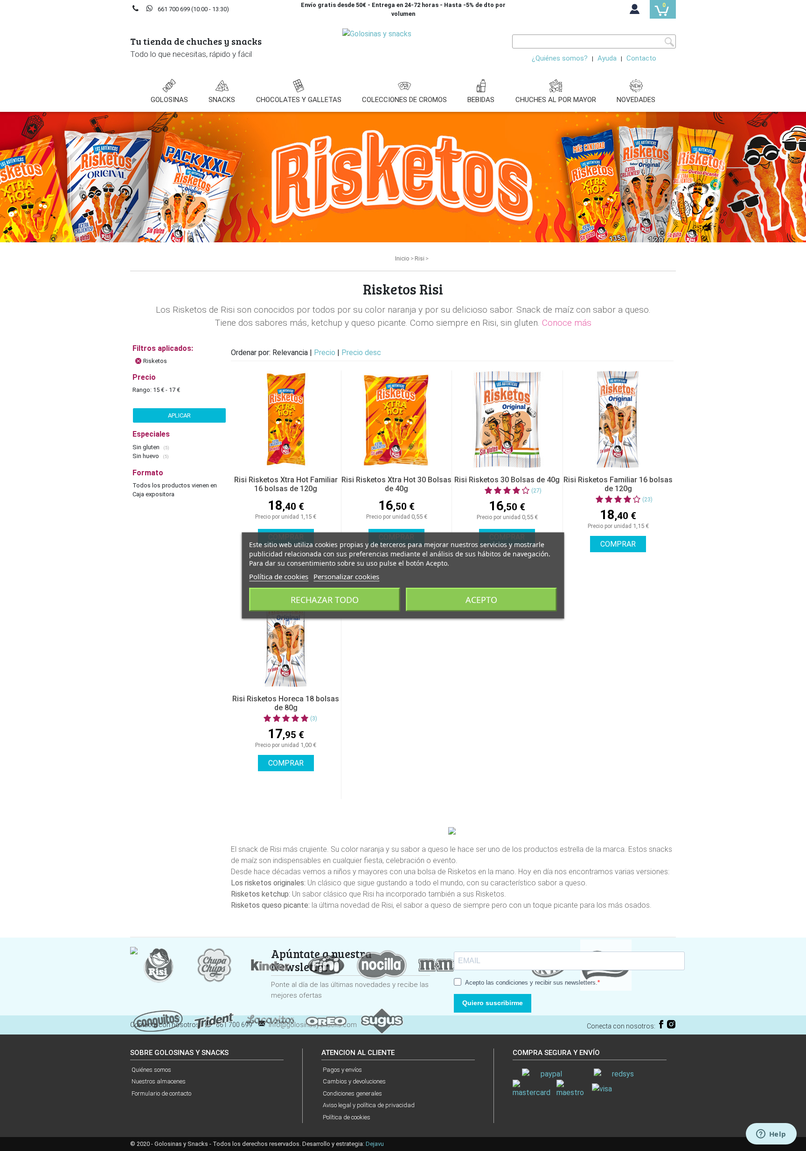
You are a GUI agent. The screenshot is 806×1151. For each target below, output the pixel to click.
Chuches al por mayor (555, 100)
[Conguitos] (158, 1020)
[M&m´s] (438, 964)
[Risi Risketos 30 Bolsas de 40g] (507, 419)
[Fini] (326, 964)
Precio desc (361, 352)
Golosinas (169, 100)
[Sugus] (382, 1020)
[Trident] (214, 1020)
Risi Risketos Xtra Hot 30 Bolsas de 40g (396, 484)
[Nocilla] (382, 964)
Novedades (636, 100)
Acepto (481, 599)
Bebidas (480, 100)
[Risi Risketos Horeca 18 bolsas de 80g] (286, 638)
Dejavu (375, 1143)
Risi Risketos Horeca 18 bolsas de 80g (285, 703)
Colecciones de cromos (404, 100)
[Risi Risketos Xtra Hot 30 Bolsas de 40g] (396, 419)
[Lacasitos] (270, 1020)
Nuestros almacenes (159, 1081)
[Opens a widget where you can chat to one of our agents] (771, 1134)
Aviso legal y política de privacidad (369, 1105)
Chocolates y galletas (298, 100)
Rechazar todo (325, 599)
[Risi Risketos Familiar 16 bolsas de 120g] (618, 419)
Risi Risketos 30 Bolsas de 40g (507, 479)
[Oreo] (326, 1020)
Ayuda (607, 58)
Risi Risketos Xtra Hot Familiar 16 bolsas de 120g (286, 484)
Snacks (221, 100)
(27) (536, 490)
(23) (647, 499)
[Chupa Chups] (214, 964)
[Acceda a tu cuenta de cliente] (635, 11)
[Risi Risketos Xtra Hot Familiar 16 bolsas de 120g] (286, 419)
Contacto (641, 58)
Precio (325, 352)
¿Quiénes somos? (560, 58)
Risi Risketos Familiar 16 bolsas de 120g (618, 484)
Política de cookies (346, 1117)
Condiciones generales (352, 1093)
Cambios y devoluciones (354, 1081)
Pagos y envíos (342, 1069)
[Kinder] (270, 964)
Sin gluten (146, 447)
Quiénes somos (151, 1069)
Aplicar (179, 415)
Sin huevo (146, 455)
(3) (313, 718)
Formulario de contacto (161, 1093)
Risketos (155, 360)
